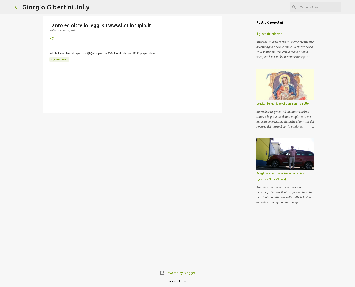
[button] (51, 39)
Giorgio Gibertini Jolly (56, 7)
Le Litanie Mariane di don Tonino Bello (282, 103)
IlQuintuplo (59, 59)
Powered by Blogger (180, 273)
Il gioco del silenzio (269, 34)
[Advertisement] (132, 148)
